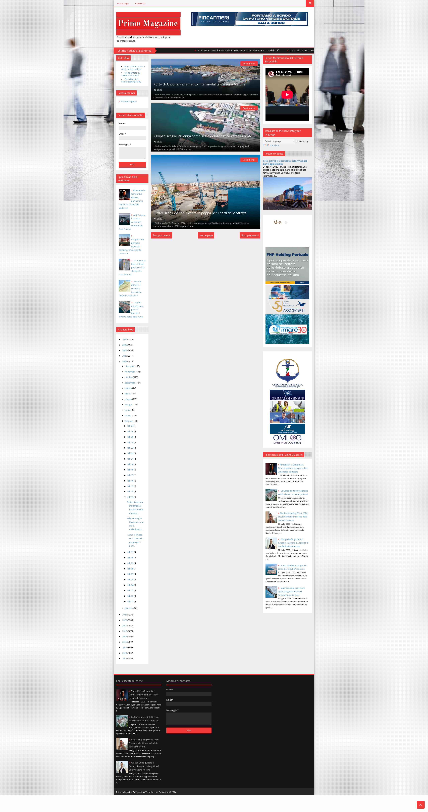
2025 (124, 344)
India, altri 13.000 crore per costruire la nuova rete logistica (281, 50)
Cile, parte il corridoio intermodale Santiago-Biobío (285, 162)
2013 (124, 658)
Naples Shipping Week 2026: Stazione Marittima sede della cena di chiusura (293, 517)
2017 (124, 636)
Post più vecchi (250, 235)
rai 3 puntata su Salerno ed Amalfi (130, 74)
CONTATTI (140, 3)
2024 (124, 350)
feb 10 (130, 557)
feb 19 (130, 464)
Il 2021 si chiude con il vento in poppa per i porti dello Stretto (200, 213)
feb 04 (130, 585)
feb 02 (130, 595)
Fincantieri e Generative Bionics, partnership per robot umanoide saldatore (293, 468)
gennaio (129, 607)
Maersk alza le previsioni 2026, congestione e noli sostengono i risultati (291, 591)
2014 (124, 652)
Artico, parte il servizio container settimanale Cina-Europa (132, 221)
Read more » (249, 63)
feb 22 (130, 453)
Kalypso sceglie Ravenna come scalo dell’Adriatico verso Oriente (202, 136)
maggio (129, 404)
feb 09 (130, 563)
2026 (124, 339)
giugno (128, 399)
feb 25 (130, 436)
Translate (274, 145)
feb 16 (130, 480)
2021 (124, 614)
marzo (128, 415)
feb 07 (130, 574)
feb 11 (130, 552)
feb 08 (130, 568)
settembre (130, 382)
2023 (124, 355)
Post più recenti (162, 235)
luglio (128, 393)
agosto (128, 388)
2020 (124, 620)
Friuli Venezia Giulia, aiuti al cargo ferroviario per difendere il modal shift (196, 50)
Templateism (151, 792)
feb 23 (130, 447)
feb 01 (130, 601)
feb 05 (130, 579)
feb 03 (130, 590)
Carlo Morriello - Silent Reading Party (131, 80)
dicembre (130, 366)
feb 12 (130, 497)
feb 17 (130, 475)
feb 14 (130, 491)
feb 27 (130, 425)
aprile (128, 409)
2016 (124, 641)
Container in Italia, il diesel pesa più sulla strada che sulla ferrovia (132, 267)
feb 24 (130, 442)
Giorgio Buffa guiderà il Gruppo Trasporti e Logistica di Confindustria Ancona (293, 543)
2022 (124, 361)
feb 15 (130, 486)
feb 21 (130, 458)
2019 (124, 625)
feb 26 (130, 431)
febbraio (129, 420)
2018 (124, 631)
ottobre (129, 377)
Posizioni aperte (129, 101)
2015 (124, 647)
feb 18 (130, 469)
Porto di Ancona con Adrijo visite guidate (133, 68)
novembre (130, 371)
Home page (123, 3)
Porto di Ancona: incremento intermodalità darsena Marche (199, 84)
